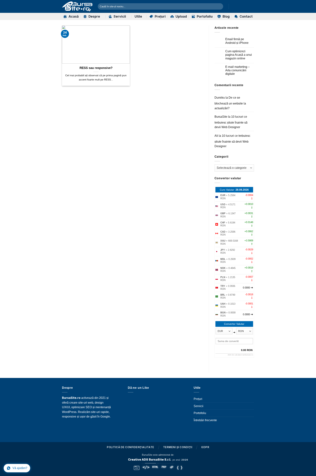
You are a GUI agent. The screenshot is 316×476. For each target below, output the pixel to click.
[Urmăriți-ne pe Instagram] (237, 6)
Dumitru (220, 97)
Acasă (74, 16)
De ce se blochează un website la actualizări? (230, 103)
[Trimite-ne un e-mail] (251, 6)
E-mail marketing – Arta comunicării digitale (237, 70)
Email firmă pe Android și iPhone (237, 41)
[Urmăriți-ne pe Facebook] (232, 6)
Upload (181, 16)
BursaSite (221, 116)
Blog (226, 16)
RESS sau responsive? (96, 68)
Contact (246, 16)
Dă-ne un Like (138, 387)
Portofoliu (205, 16)
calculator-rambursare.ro (243, 355)
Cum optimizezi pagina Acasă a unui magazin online (238, 55)
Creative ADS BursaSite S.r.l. (149, 459)
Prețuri (160, 16)
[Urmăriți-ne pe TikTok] (242, 6)
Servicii (120, 16)
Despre (94, 16)
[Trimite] (220, 6)
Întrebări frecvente (205, 420)
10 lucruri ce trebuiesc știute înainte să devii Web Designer (231, 122)
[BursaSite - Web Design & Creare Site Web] (77, 6)
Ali (216, 135)
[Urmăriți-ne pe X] (246, 6)
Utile (138, 16)
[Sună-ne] (110, 426)
